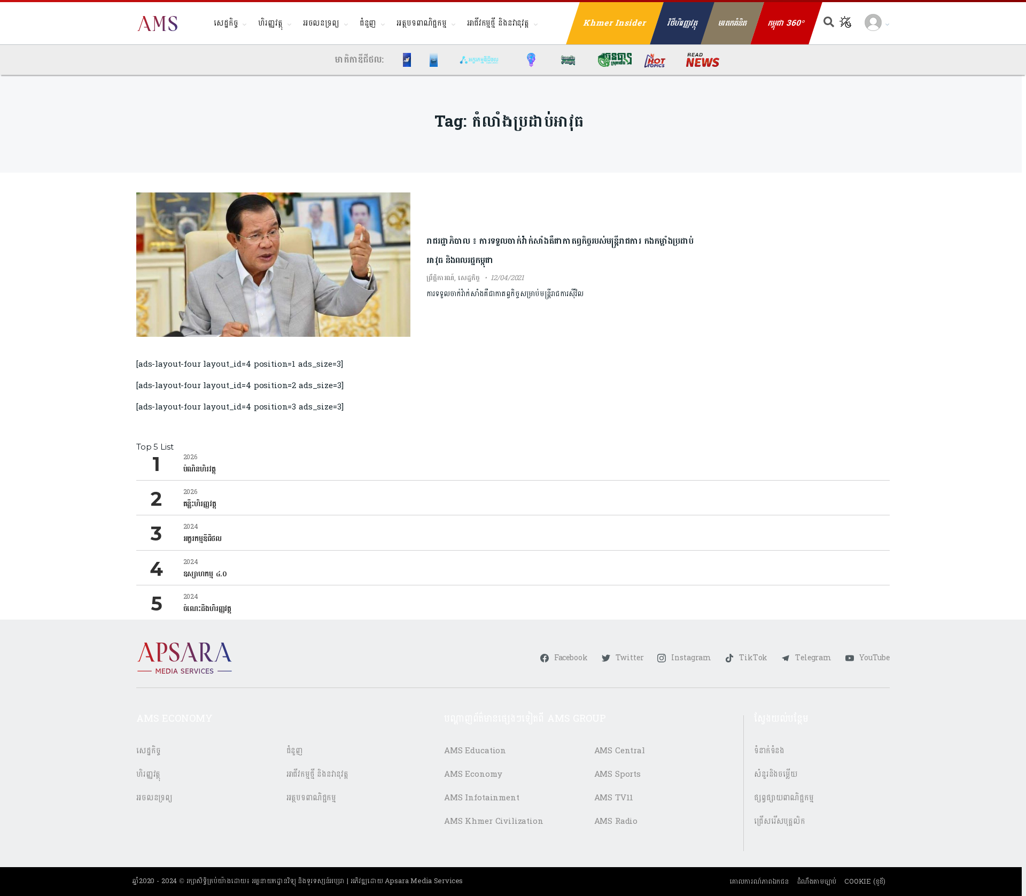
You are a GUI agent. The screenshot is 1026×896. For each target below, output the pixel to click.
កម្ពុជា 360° (786, 23)
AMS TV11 (614, 798)
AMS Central (619, 751)
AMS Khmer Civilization (493, 821)
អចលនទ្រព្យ (321, 23)
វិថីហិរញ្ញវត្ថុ (682, 23)
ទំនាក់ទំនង (769, 751)
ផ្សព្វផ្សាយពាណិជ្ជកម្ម (784, 798)
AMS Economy (473, 774)
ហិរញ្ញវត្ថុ (270, 23)
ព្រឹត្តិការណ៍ (440, 278)
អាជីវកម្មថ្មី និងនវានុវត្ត (498, 23)
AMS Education (475, 751)
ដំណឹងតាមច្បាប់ (817, 881)
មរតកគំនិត (732, 23)
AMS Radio (616, 821)
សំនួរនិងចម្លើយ (776, 774)
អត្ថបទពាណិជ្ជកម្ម (422, 23)
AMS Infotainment (481, 798)
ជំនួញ (368, 23)
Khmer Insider (615, 23)
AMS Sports (617, 774)
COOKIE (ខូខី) (864, 881)
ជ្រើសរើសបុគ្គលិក (779, 821)
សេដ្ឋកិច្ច (226, 23)
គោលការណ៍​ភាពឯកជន (759, 881)
